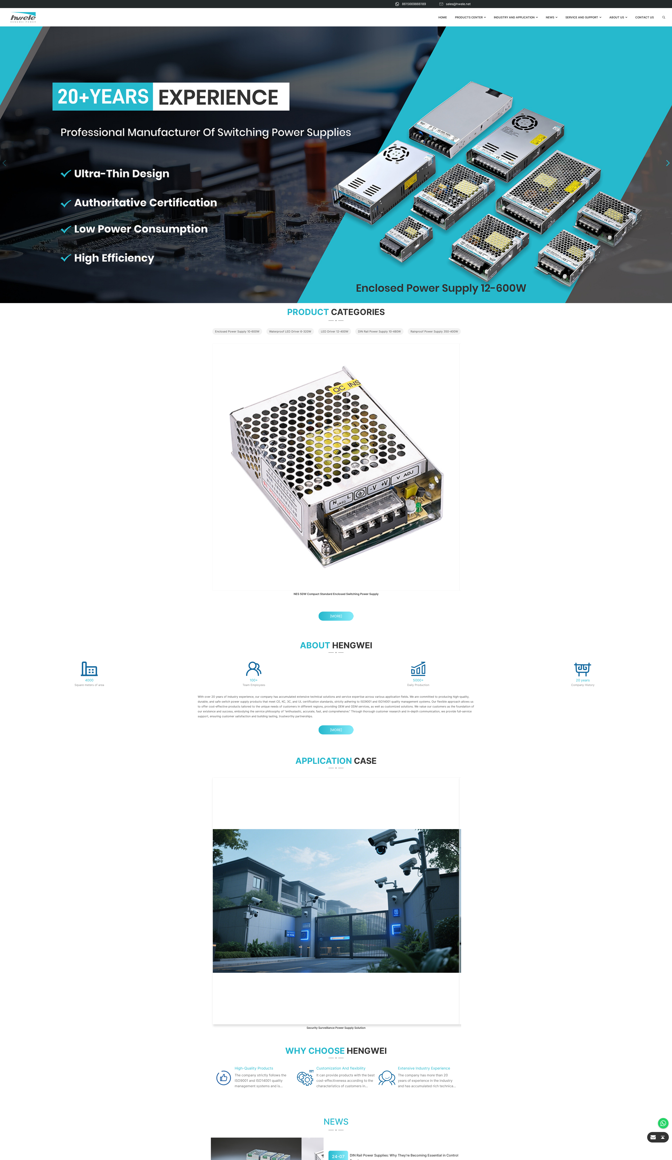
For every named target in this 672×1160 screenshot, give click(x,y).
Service (308, 1039)
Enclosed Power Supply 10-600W (237, 331)
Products (309, 1027)
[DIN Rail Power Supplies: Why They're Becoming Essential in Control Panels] (267, 938)
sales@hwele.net (458, 4)
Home (442, 17)
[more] (336, 495)
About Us (310, 1045)
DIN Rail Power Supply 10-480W (379, 331)
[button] (4, 163)
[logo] (23, 17)
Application (311, 1033)
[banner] (336, 162)
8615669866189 (414, 4)
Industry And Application (514, 17)
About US (616, 17)
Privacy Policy (222, 1067)
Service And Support (581, 17)
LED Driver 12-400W (334, 331)
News (550, 17)
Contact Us (644, 17)
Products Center (469, 17)
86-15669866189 (235, 1045)
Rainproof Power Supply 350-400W (434, 331)
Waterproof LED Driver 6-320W (290, 331)
